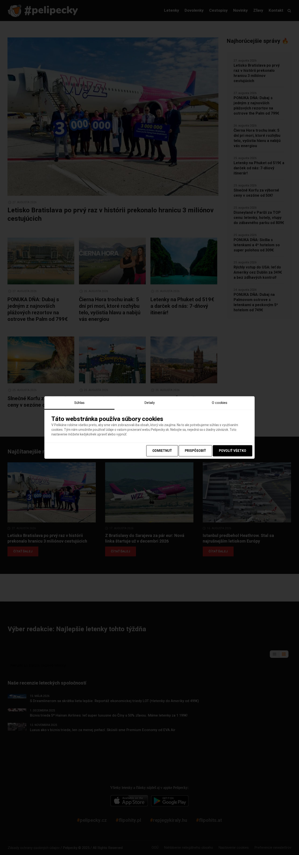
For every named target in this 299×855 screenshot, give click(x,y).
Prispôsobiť (195, 450)
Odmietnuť (162, 450)
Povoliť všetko (232, 450)
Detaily (149, 402)
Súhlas (79, 402)
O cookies (219, 402)
